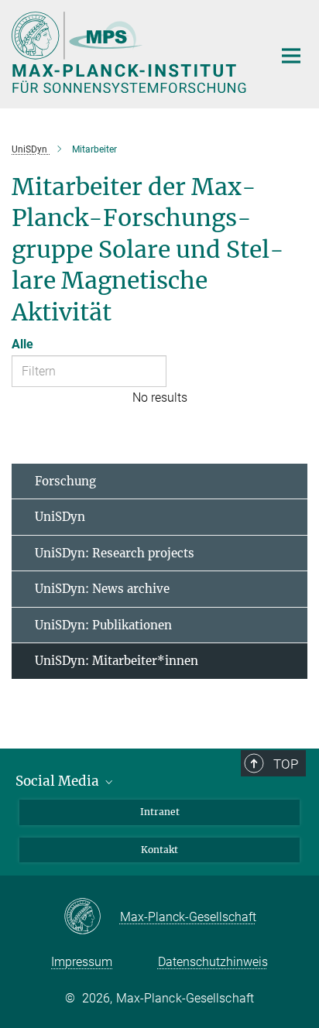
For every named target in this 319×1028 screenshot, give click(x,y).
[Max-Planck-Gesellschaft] (91, 917)
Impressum (81, 961)
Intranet (160, 811)
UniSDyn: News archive (102, 588)
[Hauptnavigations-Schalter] (291, 55)
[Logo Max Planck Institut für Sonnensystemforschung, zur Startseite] (130, 52)
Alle (22, 344)
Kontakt (159, 849)
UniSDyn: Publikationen (103, 625)
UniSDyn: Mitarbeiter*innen (116, 660)
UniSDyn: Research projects (114, 553)
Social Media (58, 781)
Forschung (65, 481)
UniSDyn (60, 516)
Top (285, 764)
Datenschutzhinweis (213, 961)
